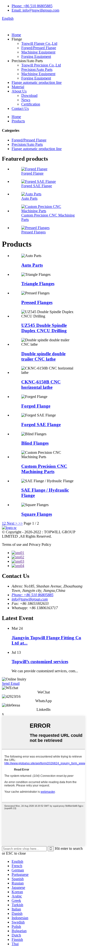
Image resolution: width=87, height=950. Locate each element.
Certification (30, 104)
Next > (12, 523)
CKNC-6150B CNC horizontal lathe (41, 384)
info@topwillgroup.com (30, 599)
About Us (19, 91)
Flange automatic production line (37, 82)
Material (18, 87)
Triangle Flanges (37, 283)
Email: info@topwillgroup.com (35, 10)
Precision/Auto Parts (36, 69)
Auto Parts (29, 198)
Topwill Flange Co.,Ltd (39, 43)
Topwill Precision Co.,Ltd (41, 65)
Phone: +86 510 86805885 (32, 6)
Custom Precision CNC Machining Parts (44, 469)
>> (20, 523)
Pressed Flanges (33, 232)
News (25, 100)
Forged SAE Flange (36, 186)
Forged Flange (32, 173)
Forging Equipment (36, 56)
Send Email (11, 683)
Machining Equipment (38, 52)
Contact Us (20, 108)
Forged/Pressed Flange (38, 48)
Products (18, 121)
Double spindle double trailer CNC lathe (43, 356)
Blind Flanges (35, 443)
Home (16, 35)
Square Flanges (36, 514)
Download (29, 95)
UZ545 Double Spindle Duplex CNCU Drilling (44, 328)
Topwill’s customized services (40, 661)
